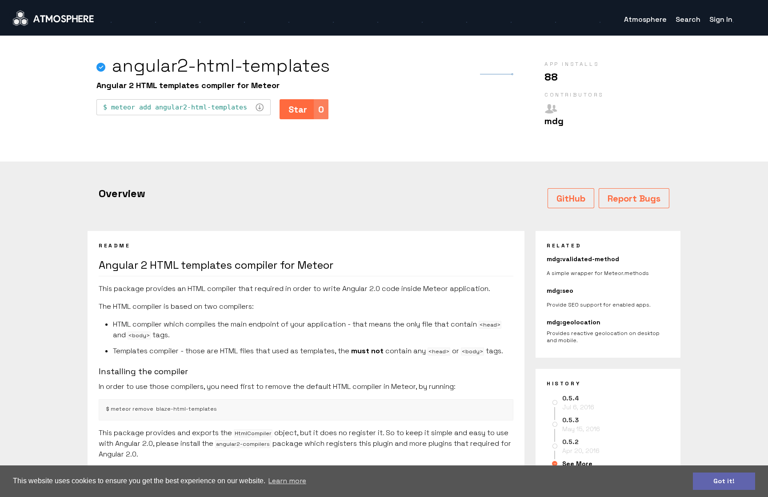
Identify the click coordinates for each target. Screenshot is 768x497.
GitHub (570, 198)
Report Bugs (634, 198)
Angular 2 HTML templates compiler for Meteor (216, 265)
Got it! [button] (724, 481)
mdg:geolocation (573, 322)
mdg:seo (560, 291)
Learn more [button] (287, 480)
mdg (554, 121)
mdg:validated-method (583, 259)
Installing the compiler (143, 371)
